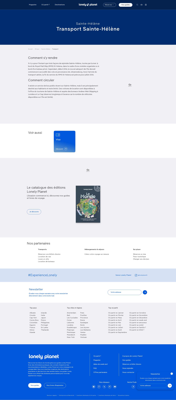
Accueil (30, 49)
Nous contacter (128, 372)
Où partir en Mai (114, 323)
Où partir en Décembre (138, 318)
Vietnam (83, 337)
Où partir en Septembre (117, 332)
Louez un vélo (43, 259)
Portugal (44, 325)
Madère (83, 335)
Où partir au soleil (136, 325)
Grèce (32, 330)
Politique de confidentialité (66, 395)
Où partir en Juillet (115, 327)
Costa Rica (34, 320)
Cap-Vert (33, 318)
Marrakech (71, 335)
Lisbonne (70, 323)
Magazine (96, 360)
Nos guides (125, 5)
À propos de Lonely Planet (132, 356)
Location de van (44, 257)
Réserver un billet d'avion (131, 364)
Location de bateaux (46, 261)
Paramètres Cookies (123, 395)
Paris (82, 313)
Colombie (33, 323)
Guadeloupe (72, 327)
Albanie (33, 313)
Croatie (33, 315)
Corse (69, 320)
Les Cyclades (72, 318)
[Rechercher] (137, 5)
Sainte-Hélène (88, 23)
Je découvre (34, 212)
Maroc (43, 320)
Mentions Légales (52, 395)
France (32, 327)
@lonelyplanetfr (142, 275)
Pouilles (83, 315)
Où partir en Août (115, 330)
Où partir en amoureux (138, 323)
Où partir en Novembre (138, 315)
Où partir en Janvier (116, 313)
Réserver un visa (139, 254)
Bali (68, 315)
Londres (70, 325)
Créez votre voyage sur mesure (97, 254)
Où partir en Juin (114, 325)
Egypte (32, 325)
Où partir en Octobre (137, 313)
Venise (82, 332)
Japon (43, 318)
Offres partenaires (100, 372)
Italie (43, 315)
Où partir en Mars (115, 318)
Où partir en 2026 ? (136, 330)
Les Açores (84, 327)
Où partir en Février (115, 315)
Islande (44, 313)
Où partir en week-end (138, 320)
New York (71, 337)
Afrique (37, 49)
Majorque (70, 330)
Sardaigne (84, 323)
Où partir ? (97, 356)
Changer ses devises (141, 259)
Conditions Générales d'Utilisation (86, 395)
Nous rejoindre (127, 368)
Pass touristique (139, 257)
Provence (84, 318)
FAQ (95, 368)
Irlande (32, 332)
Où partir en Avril (115, 320)
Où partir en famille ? (137, 327)
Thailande (45, 330)
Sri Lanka (44, 327)
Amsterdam (71, 313)
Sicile (82, 325)
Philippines (45, 323)
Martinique (71, 332)
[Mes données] (146, 5)
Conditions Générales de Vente (107, 395)
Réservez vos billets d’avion (49, 254)
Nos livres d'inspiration (55, 385)
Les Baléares (85, 330)
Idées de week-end (100, 364)
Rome (82, 320)
